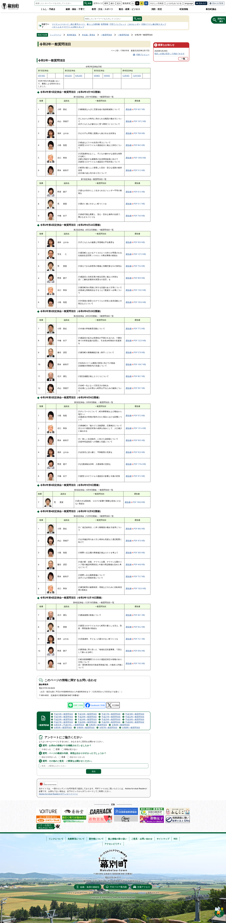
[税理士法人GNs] (178, 819)
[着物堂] (74, 811)
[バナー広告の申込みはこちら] (48, 826)
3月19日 (41, 75)
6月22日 (68, 75)
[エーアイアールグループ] (152, 811)
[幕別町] (10, 6)
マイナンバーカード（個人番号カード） (69, 24)
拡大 (119, 3)
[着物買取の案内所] (100, 819)
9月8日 (97, 75)
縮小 (112, 3)
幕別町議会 (71, 35)
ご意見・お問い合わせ (141, 838)
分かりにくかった (77, 757)
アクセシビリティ (113, 843)
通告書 (135, 109)
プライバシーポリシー (127, 892)
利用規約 (142, 892)
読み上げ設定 (218, 3)
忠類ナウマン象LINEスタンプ (153, 24)
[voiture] (48, 811)
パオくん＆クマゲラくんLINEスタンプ (68, 27)
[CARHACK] (100, 811)
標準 (106, 3)
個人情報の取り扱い (117, 838)
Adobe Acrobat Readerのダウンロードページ (58, 794)
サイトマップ (163, 838)
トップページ (55, 35)
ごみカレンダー (133, 24)
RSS (175, 838)
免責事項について (76, 838)
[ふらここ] (178, 811)
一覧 (183, 58)
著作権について (96, 838)
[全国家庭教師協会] (126, 811)
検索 (89, 3)
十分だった (46, 749)
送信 (93, 771)
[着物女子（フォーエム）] (152, 819)
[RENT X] (126, 819)
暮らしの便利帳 (93, 24)
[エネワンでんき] (48, 819)
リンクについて (56, 838)
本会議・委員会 (88, 35)
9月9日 (107, 75)
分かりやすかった (49, 757)
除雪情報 (104, 24)
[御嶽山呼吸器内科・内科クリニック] (74, 819)
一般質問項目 (106, 35)
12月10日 (137, 75)
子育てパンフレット (117, 24)
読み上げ (202, 3)
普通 (58, 749)
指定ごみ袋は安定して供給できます (169, 53)
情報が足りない (70, 749)
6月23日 (78, 75)
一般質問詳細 (123, 35)
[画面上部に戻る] (219, 911)
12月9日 (125, 75)
